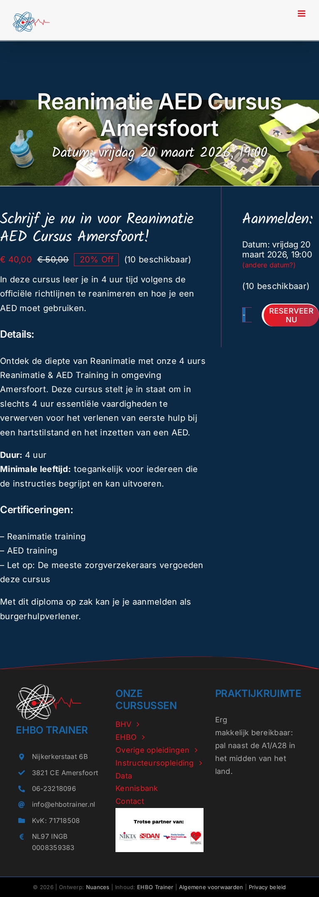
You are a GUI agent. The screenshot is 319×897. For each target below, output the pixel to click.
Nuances (98, 887)
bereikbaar (271, 732)
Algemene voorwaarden (211, 887)
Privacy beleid (267, 887)
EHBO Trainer (155, 887)
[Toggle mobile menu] (302, 13)
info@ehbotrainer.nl (64, 804)
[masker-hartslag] (49, 688)
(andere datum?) (269, 265)
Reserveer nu (291, 315)
